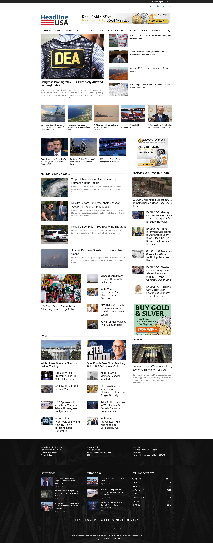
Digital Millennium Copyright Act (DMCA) (148, 455)
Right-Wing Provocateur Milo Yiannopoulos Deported (110, 294)
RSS (88, 455)
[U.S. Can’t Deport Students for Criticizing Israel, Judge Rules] (61, 288)
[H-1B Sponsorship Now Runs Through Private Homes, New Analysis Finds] (47, 405)
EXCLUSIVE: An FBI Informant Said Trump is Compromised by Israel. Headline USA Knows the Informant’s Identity (159, 236)
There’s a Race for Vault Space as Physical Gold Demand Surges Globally (113, 391)
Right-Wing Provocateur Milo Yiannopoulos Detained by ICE (110, 423)
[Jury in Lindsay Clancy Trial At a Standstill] (92, 324)
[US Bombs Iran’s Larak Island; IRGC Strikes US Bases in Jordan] (106, 113)
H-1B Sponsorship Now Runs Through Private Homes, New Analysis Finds (66, 407)
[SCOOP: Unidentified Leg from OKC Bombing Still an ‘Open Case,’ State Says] (152, 187)
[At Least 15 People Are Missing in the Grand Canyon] (118, 73)
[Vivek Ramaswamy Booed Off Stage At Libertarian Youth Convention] (47, 481)
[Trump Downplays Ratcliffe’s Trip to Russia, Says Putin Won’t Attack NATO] (54, 147)
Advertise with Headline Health (144, 450)
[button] (169, 31)
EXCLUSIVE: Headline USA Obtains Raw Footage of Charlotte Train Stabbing (158, 291)
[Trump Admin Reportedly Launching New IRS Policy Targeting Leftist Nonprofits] (47, 421)
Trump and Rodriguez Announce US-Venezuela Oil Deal (79, 127)
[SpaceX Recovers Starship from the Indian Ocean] (54, 258)
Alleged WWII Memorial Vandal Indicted (110, 375)
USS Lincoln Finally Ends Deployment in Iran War (109, 160)
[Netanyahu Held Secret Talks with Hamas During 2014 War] (160, 113)
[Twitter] (163, 6)
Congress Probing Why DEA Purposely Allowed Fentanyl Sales (72, 83)
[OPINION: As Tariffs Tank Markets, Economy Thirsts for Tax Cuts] (152, 353)
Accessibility (137, 447)
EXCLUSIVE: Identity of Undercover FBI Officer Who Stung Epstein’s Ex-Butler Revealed (159, 217)
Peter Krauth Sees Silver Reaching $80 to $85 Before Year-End (106, 365)
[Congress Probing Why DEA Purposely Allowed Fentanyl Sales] (72, 56)
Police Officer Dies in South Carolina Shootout (98, 226)
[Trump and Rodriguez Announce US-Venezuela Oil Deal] (80, 113)
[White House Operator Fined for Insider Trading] (61, 350)
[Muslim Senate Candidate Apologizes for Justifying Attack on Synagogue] (54, 211)
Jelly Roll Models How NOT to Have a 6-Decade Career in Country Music (113, 407)
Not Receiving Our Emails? (51, 450)
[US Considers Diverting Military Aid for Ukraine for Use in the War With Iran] (47, 494)
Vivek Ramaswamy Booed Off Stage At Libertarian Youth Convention (66, 480)
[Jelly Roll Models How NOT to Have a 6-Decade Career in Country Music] (92, 405)
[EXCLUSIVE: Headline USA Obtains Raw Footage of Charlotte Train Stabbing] (138, 289)
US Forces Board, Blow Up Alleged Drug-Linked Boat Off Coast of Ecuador (52, 127)
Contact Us (136, 452)
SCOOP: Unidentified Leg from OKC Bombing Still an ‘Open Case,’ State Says (152, 203)
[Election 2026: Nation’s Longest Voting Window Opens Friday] (118, 40)
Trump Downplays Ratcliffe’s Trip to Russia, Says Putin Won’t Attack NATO (54, 161)
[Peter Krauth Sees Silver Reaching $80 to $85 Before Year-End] (106, 350)
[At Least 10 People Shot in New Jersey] (133, 113)
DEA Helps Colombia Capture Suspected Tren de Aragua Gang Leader (112, 310)
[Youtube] (151, 6)
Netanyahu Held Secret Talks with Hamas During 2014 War (160, 126)
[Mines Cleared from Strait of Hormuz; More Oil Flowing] (92, 278)
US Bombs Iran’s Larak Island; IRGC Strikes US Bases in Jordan (106, 127)
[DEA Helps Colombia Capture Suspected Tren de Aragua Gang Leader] (92, 308)
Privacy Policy (46, 455)
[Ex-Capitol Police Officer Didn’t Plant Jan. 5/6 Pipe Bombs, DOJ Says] (83, 147)
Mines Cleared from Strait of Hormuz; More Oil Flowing (113, 279)
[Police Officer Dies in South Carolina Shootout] (54, 234)
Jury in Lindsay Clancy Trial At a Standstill (113, 323)
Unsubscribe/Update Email (51, 452)
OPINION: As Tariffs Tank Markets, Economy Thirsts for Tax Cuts (152, 368)
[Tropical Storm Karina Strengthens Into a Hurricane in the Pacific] (54, 187)
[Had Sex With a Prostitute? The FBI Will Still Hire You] (47, 375)
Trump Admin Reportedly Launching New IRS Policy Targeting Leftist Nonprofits (67, 424)
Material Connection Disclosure (99, 452)
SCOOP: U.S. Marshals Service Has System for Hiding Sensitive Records (159, 256)
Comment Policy (93, 447)
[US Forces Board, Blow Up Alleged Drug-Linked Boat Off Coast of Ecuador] (53, 113)
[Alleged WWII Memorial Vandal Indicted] (92, 375)
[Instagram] (169, 6)
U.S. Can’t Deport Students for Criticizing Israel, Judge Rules (58, 308)
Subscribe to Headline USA (51, 447)
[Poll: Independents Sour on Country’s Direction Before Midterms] (118, 89)
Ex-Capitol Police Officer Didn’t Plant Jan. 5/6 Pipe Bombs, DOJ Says (83, 161)
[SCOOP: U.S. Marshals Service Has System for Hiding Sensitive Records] (138, 254)
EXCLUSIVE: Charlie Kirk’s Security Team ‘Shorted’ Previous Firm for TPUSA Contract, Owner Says (158, 273)
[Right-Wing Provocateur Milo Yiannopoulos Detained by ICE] (92, 421)
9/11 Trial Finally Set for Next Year (66, 388)
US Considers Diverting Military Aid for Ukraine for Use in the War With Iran (67, 493)
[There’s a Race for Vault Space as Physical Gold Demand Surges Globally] (92, 389)
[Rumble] (157, 6)
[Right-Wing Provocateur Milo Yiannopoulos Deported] (92, 292)
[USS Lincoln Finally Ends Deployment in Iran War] (112, 147)
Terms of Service (93, 450)
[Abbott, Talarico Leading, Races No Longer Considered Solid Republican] (118, 56)
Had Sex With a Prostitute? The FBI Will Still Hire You (66, 375)
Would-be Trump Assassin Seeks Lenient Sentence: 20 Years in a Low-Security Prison (67, 505)
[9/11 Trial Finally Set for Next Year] (47, 389)
